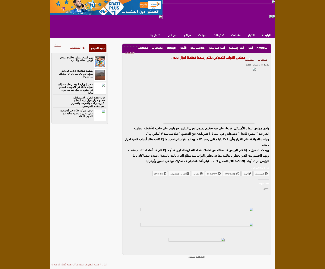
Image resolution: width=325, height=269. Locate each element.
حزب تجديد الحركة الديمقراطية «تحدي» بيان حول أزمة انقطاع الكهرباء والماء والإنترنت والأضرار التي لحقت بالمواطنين (88, 101)
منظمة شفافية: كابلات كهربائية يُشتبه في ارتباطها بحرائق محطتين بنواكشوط (75, 73)
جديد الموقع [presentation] (98, 48)
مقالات (249, 60)
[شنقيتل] (106, 22)
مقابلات (236, 35)
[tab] (97, 48)
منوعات (262, 60)
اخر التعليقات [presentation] (77, 47)
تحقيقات (219, 35)
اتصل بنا (155, 35)
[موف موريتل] (106, 7)
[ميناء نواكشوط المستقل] (272, 16)
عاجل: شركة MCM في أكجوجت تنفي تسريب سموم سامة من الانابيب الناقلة (76, 113)
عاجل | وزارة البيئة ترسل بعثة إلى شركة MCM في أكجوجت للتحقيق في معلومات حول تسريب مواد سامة (75, 88)
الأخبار (251, 35)
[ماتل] (197, 245)
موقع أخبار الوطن (63, 264)
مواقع (187, 35)
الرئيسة (266, 35)
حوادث (202, 35)
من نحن (172, 35)
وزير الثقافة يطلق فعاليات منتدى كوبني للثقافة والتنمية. (76, 59)
